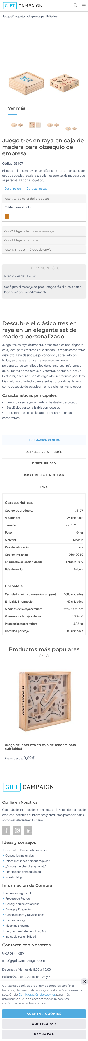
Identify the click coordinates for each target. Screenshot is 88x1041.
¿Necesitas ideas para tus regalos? (27, 860)
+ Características (35, 188)
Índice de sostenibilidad (44, 475)
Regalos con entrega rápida (23, 871)
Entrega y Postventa (18, 909)
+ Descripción (11, 188)
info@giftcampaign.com (23, 960)
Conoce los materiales (19, 855)
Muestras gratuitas (17, 925)
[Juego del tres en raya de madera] (44, 60)
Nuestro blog (13, 877)
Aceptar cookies (44, 1013)
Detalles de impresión (44, 452)
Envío (44, 486)
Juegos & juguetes (13, 16)
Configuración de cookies (37, 994)
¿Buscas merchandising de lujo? (25, 866)
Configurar (44, 1024)
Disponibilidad (44, 463)
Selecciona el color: (19, 207)
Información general (18, 893)
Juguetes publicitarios (43, 16)
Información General (44, 440)
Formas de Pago (15, 920)
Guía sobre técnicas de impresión (26, 850)
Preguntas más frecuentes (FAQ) (25, 931)
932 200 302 (13, 953)
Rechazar (44, 1034)
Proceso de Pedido (17, 898)
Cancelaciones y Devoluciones (24, 915)
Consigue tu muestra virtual (22, 904)
